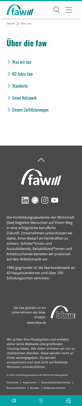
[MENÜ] (68, 9)
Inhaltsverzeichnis (54, 388)
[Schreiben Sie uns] (68, 400)
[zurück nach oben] (41, 160)
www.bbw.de (36, 322)
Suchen (56, 9)
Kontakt (34, 388)
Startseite (12, 382)
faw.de (11, 23)
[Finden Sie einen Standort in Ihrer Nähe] (41, 400)
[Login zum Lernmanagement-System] (13, 400)
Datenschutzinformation (55, 382)
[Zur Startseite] (16, 10)
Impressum (30, 382)
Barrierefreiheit (16, 388)
